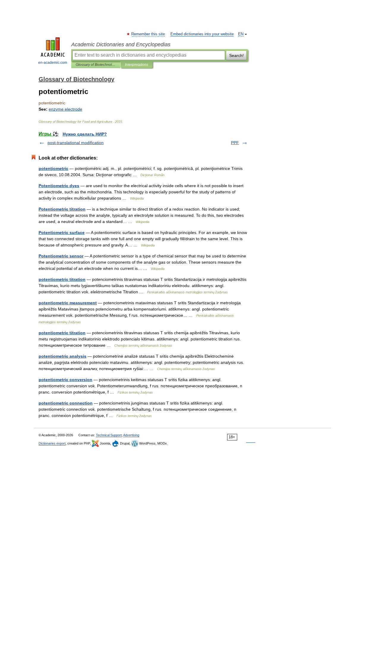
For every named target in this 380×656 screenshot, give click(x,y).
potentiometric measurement (68, 302)
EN (240, 34)
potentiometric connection (66, 403)
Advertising (131, 435)
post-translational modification (76, 142)
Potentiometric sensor (61, 256)
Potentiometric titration (62, 209)
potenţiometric (53, 168)
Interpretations (136, 65)
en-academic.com (52, 62)
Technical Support (109, 435)
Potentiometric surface (62, 232)
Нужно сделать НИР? (85, 134)
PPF (235, 142)
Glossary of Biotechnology (96, 65)
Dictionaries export (52, 443)
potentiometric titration (62, 279)
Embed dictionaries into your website (202, 34)
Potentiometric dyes (59, 185)
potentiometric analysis (62, 356)
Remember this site (148, 34)
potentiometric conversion (65, 379)
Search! (236, 55)
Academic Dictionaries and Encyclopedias (120, 44)
